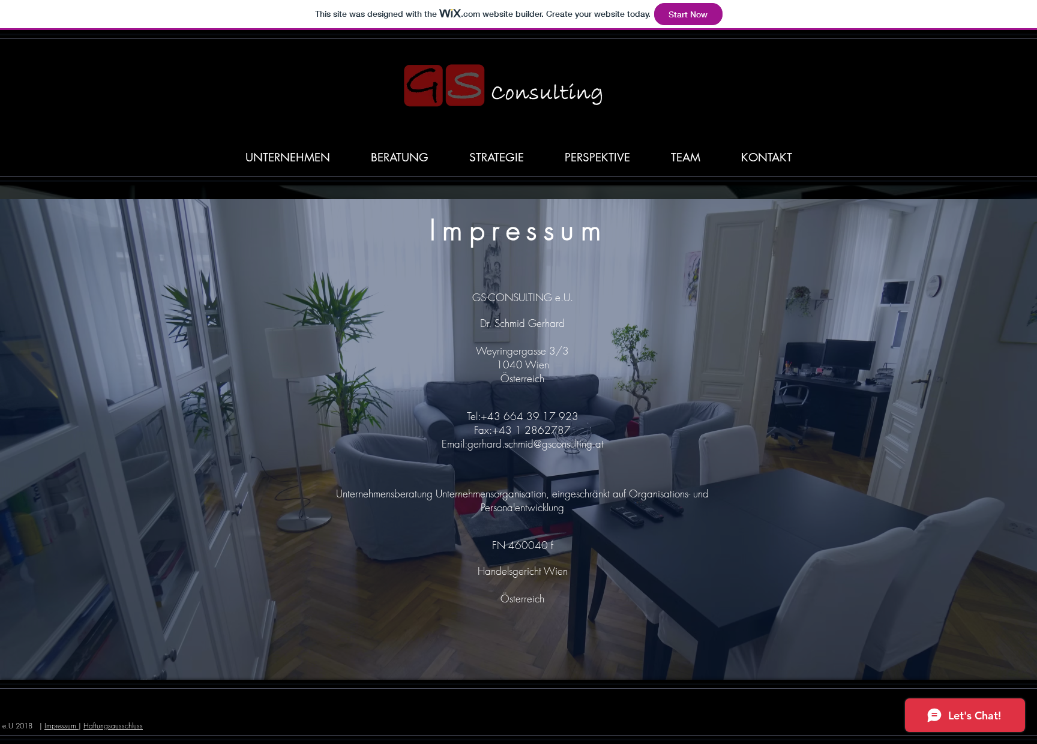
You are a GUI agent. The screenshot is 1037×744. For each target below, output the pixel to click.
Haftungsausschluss (113, 726)
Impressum (61, 726)
